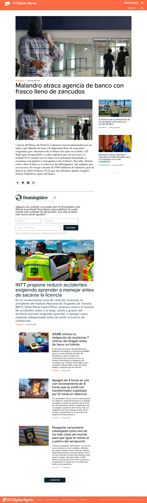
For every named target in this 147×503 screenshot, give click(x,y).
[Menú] (142, 3)
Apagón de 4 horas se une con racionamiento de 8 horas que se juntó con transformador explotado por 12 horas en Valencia (70, 387)
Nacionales (130, 2)
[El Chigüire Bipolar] (20, 3)
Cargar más (55, 480)
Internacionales (104, 165)
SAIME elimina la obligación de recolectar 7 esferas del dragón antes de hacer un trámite (70, 339)
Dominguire (131, 8)
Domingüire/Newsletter (69, 499)
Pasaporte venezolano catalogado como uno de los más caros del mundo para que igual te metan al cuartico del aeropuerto (70, 434)
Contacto (40, 499)
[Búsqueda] (142, 8)
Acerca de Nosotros (52, 499)
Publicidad (83, 499)
